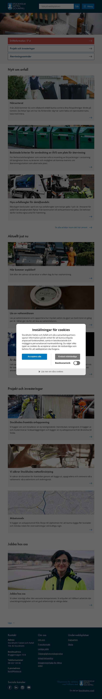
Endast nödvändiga (67, 356)
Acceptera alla (34, 356)
